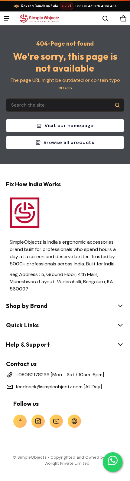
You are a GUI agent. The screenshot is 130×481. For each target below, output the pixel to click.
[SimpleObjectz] (39, 18)
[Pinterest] (74, 421)
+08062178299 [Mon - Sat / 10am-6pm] (60, 374)
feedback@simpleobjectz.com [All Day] (59, 386)
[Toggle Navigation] (6, 18)
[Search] (117, 105)
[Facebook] (20, 421)
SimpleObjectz (32, 457)
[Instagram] (38, 421)
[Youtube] (56, 421)
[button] (105, 18)
